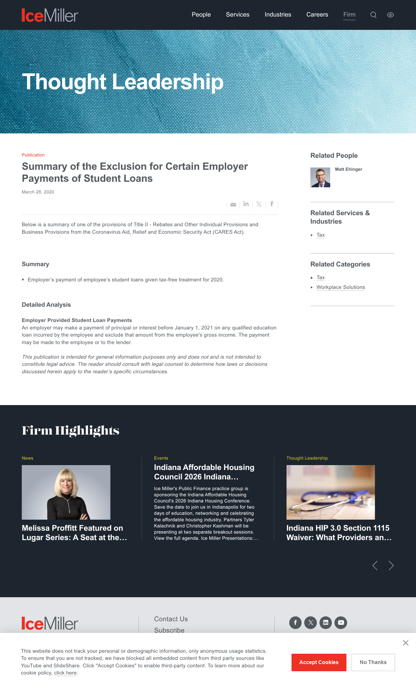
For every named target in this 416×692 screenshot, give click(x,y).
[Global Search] (374, 15)
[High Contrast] (390, 15)
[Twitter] (310, 622)
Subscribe (169, 630)
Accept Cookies (319, 662)
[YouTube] (340, 622)
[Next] (391, 565)
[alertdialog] (208, 662)
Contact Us (171, 619)
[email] (233, 204)
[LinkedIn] (325, 622)
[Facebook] (295, 622)
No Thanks (373, 662)
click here (65, 673)
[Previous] (375, 565)
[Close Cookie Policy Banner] (406, 643)
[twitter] (259, 205)
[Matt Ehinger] (320, 177)
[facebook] (272, 205)
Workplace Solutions (341, 287)
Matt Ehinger (348, 169)
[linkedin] (246, 204)
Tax (321, 235)
